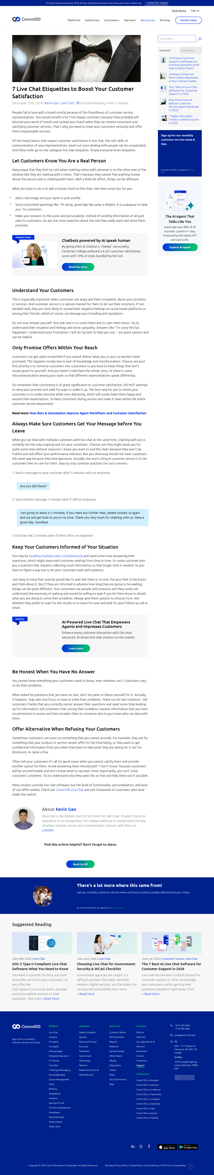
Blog (111, 1084)
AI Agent (53, 1037)
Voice (51, 1084)
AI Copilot (53, 1042)
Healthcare (84, 1051)
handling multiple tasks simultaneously (56, 556)
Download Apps (56, 1117)
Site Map (109, 1165)
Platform (74, 20)
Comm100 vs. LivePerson (148, 1089)
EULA (169, 1165)
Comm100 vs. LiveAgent (148, 1099)
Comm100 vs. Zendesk (147, 1080)
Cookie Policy (135, 1165)
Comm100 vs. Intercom (147, 1085)
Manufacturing (86, 1074)
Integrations (54, 1093)
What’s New (54, 1126)
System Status (55, 1122)
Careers (140, 1056)
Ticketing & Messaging (59, 1070)
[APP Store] (167, 1146)
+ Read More (50, 998)
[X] (141, 1146)
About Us (140, 1037)
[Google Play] (188, 1146)
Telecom (83, 1065)
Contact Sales (188, 20)
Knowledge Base (57, 1074)
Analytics (53, 1098)
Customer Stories (117, 1032)
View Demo (179, 10)
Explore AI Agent (180, 247)
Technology (84, 1060)
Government (85, 1056)
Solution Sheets (116, 1051)
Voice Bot (53, 1065)
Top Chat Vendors (118, 1079)
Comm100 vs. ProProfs (147, 1118)
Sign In (195, 10)
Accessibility (180, 1165)
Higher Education (87, 1032)
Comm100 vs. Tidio (145, 1108)
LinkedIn (47, 830)
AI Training (54, 1060)
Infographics (115, 1065)
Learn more (76, 648)
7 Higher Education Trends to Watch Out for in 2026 (184, 119)
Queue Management (59, 1079)
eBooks (113, 1060)
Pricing (165, 20)
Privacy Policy (121, 1165)
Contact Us (141, 1060)
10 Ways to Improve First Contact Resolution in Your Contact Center (183, 77)
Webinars (113, 1046)
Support (140, 1065)
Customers (111, 20)
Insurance (83, 1046)
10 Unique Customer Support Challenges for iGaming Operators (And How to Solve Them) (184, 63)
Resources (148, 20)
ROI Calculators (116, 1037)
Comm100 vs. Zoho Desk (148, 1104)
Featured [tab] (164, 50)
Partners (130, 20)
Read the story (78, 266)
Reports (113, 1042)
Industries (92, 20)
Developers (54, 1112)
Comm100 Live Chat (70, 789)
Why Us (140, 1032)
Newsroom (141, 1051)
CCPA (163, 1165)
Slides (112, 1074)
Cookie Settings (151, 1165)
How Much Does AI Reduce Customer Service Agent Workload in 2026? (184, 105)
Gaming (82, 1037)
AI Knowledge (55, 1051)
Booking (53, 1089)
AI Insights (54, 1046)
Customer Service (173, 958)
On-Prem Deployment (59, 1107)
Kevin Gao (52, 103)
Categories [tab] (187, 50)
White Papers (115, 1056)
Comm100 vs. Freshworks (148, 1094)
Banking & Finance (88, 1042)
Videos (112, 1070)
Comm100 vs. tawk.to (146, 1113)
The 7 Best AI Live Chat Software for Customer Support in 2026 (183, 90)
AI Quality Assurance (59, 1056)
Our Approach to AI (145, 1042)
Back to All (80, 864)
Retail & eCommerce (89, 1070)
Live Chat (67, 103)
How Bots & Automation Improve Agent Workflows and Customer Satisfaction (88, 413)
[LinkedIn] (133, 1146)
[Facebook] (149, 1146)
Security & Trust (56, 1103)
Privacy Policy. (118, 908)
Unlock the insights (157, 2)
